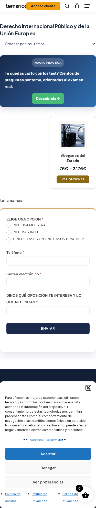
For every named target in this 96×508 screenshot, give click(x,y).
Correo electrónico (23, 274)
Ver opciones (73, 179)
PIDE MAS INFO (25, 232)
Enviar (48, 328)
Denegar (48, 468)
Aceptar (48, 454)
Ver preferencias (48, 482)
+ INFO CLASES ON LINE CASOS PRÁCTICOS (49, 239)
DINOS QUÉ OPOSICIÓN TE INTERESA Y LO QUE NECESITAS (43, 298)
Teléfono (15, 252)
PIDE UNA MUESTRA (29, 225)
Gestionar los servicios (46, 440)
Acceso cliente (43, 6)
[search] (67, 6)
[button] (88, 387)
